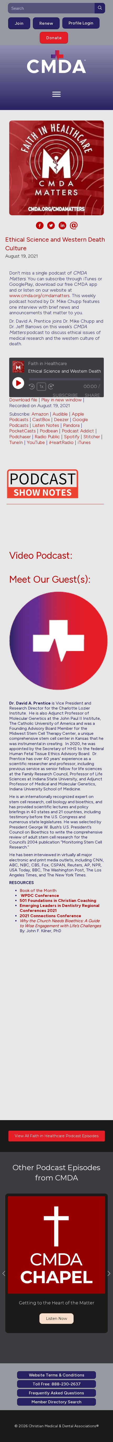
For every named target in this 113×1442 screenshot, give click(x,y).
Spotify (71, 437)
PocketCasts (22, 431)
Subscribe (65, 395)
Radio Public (47, 437)
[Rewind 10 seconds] (32, 387)
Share (92, 395)
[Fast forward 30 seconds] (51, 387)
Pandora (71, 425)
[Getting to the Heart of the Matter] (56, 1245)
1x (41, 386)
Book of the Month (38, 890)
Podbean (49, 431)
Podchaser (20, 437)
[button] (4, 1273)
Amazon (40, 414)
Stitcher (91, 437)
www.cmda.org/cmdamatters (39, 295)
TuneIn (16, 442)
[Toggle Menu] (56, 94)
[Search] (100, 8)
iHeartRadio (61, 442)
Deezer (61, 419)
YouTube (36, 442)
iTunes (84, 442)
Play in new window (61, 400)
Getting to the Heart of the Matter (56, 1302)
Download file (23, 400)
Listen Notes (45, 425)
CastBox (41, 419)
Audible (60, 414)
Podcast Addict (78, 431)
